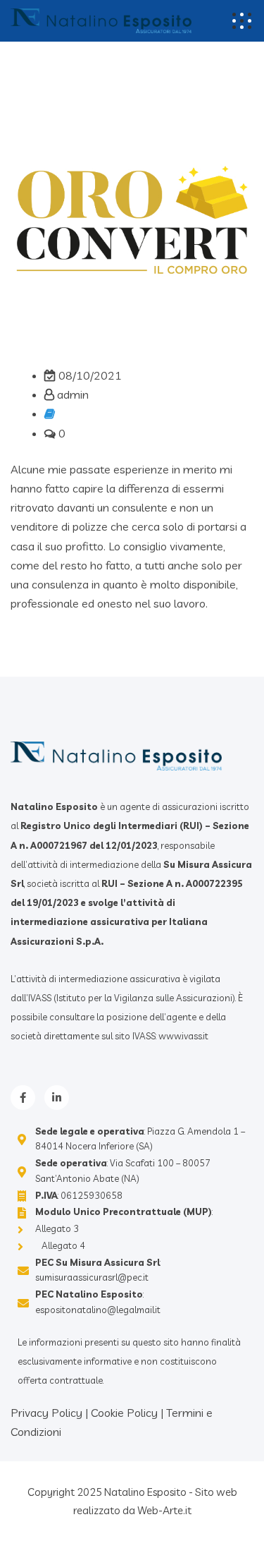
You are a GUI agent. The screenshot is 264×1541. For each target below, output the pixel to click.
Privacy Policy (46, 1413)
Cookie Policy (124, 1413)
